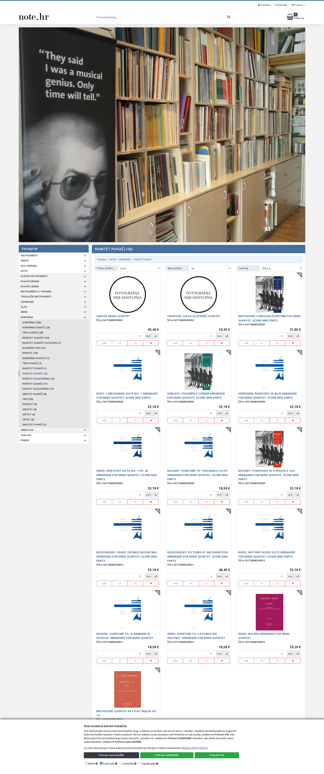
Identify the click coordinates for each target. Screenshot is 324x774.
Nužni (91, 763)
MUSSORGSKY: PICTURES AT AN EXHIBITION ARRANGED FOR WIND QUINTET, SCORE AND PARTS (197, 556)
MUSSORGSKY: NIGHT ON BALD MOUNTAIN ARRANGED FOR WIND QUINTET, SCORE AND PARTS (126, 556)
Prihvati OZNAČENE (166, 755)
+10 (104, 343)
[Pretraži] (228, 17)
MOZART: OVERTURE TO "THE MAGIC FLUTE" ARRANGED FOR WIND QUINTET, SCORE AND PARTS (197, 475)
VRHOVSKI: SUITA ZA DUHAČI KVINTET (193, 316)
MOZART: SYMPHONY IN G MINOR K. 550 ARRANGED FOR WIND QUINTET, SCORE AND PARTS (268, 475)
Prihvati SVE (217, 755)
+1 (119, 343)
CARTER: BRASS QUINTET (113, 316)
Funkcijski (109, 763)
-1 (135, 343)
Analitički (128, 763)
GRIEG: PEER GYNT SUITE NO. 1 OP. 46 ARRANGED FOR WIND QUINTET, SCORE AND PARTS (126, 475)
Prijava (299, 5)
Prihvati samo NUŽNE (111, 755)
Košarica (299, 17)
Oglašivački (148, 763)
